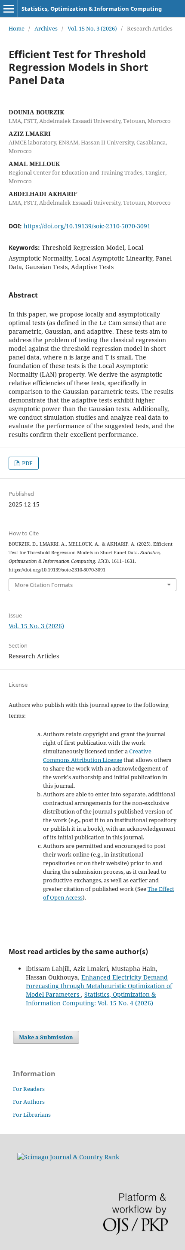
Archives (46, 28)
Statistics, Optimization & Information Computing (92, 8)
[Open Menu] (8, 8)
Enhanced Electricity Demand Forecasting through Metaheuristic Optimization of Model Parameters (99, 985)
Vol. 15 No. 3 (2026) (92, 28)
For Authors (29, 1102)
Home (17, 28)
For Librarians (32, 1114)
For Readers (29, 1089)
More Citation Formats (44, 585)
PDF (27, 463)
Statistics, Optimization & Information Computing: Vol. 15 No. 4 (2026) (91, 998)
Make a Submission (46, 1037)
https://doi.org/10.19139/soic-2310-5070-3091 (87, 226)
